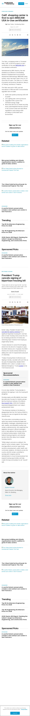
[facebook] (10, 35)
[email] (20, 35)
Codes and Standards (7, 11)
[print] (27, 35)
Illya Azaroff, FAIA (7, 403)
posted (21, 366)
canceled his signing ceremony (11, 332)
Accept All (15, 713)
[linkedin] (12, 35)
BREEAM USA (20, 65)
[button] (3, 4)
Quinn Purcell (15, 291)
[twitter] (15, 35)
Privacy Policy (24, 709)
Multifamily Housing (7, 271)
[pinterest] (17, 35)
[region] (15, 711)
